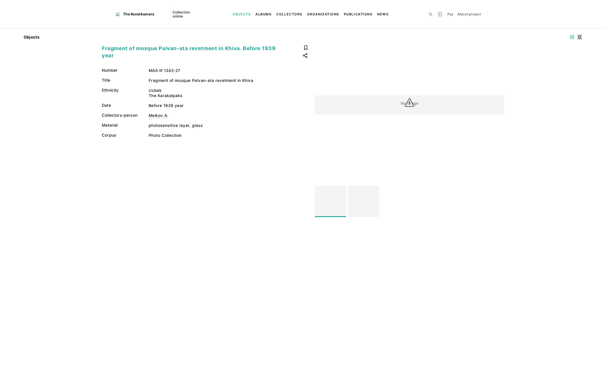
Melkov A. (159, 115)
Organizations (323, 14)
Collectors (289, 14)
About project (469, 14)
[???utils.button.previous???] (320, 201)
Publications (358, 14)
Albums (263, 14)
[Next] (498, 201)
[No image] (330, 201)
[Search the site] (431, 14)
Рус (450, 14)
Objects (242, 14)
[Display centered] (579, 37)
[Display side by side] (572, 37)
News (382, 14)
